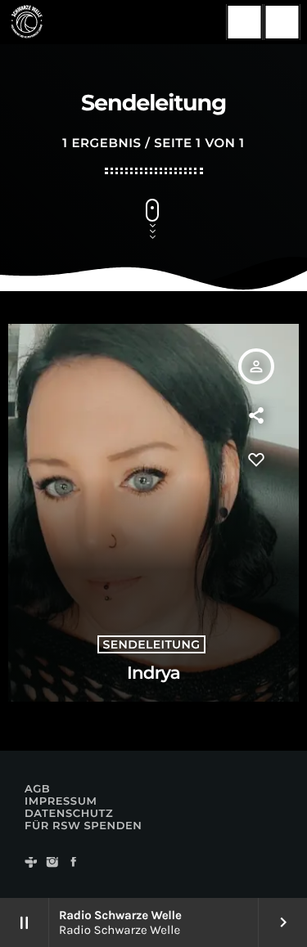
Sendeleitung (152, 644)
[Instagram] (52, 863)
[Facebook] (73, 863)
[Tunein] (31, 863)
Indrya (153, 673)
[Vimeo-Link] (26, 22)
